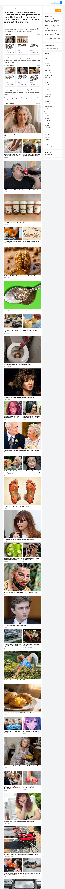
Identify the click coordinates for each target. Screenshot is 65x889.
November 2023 (48, 125)
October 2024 (48, 104)
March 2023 (47, 144)
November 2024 (48, 101)
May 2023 (47, 139)
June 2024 (47, 113)
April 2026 (47, 63)
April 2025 (47, 89)
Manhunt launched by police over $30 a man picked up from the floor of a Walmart (53, 34)
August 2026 (48, 56)
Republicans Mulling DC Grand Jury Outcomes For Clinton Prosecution (52, 27)
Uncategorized (10, 8)
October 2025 (48, 77)
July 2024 (47, 111)
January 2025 (48, 96)
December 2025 (48, 72)
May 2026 (47, 61)
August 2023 (48, 132)
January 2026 (48, 70)
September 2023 (48, 130)
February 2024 (48, 123)
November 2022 (48, 146)
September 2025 (48, 80)
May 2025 (47, 87)
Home (5, 8)
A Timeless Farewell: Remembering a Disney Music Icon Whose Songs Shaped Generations (52, 21)
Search (46, 8)
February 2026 (48, 68)
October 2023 (48, 127)
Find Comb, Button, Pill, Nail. (51, 30)
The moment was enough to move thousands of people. (53, 39)
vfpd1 (12, 24)
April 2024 (47, 118)
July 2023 (47, 135)
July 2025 (47, 82)
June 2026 (47, 58)
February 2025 (48, 94)
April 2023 (47, 142)
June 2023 (47, 137)
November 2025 (48, 75)
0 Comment (25, 24)
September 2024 (48, 106)
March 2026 (47, 65)
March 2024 (47, 120)
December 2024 (48, 99)
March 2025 (47, 92)
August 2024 (48, 108)
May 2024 (47, 115)
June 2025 (47, 84)
